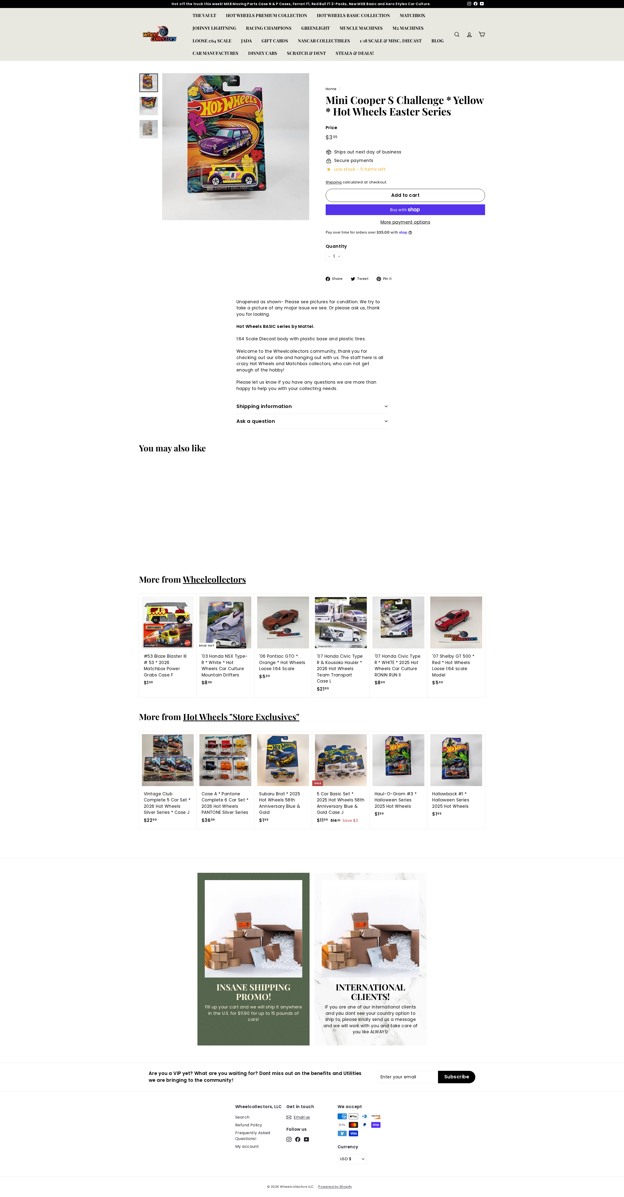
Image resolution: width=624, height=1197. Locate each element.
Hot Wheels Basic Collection (353, 15)
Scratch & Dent (306, 53)
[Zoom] (235, 146)
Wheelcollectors (214, 579)
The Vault (204, 15)
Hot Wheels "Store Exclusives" (241, 716)
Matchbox (412, 15)
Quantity (336, 246)
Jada (246, 41)
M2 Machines (408, 28)
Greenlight (315, 28)
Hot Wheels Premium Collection (266, 15)
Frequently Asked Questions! (252, 1135)
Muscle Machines (361, 28)
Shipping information (264, 406)
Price (331, 127)
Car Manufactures (215, 53)
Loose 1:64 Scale (212, 41)
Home (331, 88)
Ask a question (255, 421)
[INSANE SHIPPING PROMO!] (253, 929)
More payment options (405, 222)
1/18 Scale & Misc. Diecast (391, 41)
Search (242, 1117)
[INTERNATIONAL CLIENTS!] (370, 929)
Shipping (333, 182)
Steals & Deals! (355, 53)
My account (247, 1146)
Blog (437, 41)
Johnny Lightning (214, 28)
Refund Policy (248, 1125)
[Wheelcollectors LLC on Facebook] (297, 1139)
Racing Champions (269, 28)
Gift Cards (275, 41)
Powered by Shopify (335, 1186)
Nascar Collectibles (324, 41)
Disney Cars (262, 53)
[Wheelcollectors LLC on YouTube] (306, 1139)
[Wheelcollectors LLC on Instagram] (289, 1139)
